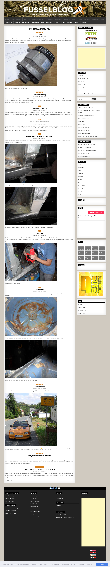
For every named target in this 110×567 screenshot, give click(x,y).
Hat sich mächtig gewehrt (84, 133)
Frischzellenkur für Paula (84, 130)
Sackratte (80, 191)
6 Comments (43, 235)
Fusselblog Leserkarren (83, 87)
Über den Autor (81, 81)
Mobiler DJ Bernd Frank (10, 510)
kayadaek (58, 505)
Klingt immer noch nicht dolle (39, 456)
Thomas (23, 237)
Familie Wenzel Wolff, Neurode (63, 514)
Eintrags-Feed (81, 307)
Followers (97, 215)
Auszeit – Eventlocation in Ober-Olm (64, 520)
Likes (80, 218)
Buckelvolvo (81, 167)
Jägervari (80, 179)
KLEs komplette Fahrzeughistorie (86, 84)
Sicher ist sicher (82, 124)
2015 (91, 245)
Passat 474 (80, 188)
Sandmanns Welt (35, 517)
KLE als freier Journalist (10, 513)
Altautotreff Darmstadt (37, 19)
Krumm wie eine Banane (39, 122)
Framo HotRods (95, 19)
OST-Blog (33, 514)
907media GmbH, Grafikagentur (13, 508)
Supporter (80, 90)
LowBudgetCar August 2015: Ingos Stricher (40, 469)
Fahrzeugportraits (16, 19)
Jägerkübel (80, 176)
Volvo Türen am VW (39, 108)
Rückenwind (49, 22)
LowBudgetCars (8, 22)
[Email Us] (59, 488)
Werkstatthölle (35, 22)
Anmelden (80, 304)
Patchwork (40, 290)
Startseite (7, 19)
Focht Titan (87, 19)
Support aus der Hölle (83, 118)
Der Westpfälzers (35, 503)
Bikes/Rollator (58, 19)
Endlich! (40, 233)
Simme (42, 22)
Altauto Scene (27, 19)
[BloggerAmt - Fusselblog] (93, 552)
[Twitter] (51, 488)
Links (102, 19)
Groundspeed (34, 509)
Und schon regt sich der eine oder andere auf (89, 136)
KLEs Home (84, 22)
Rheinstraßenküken (10, 501)
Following (88, 215)
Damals (80, 19)
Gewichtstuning (40, 94)
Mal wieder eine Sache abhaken (86, 115)
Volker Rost (59, 508)
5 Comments (44, 110)
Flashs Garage (34, 506)
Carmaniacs (76, 22)
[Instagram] (56, 488)
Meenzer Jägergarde (10, 498)
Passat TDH (17, 22)
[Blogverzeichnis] (93, 554)
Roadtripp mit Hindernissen (84, 127)
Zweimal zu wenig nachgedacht (85, 107)
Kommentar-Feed (82, 310)
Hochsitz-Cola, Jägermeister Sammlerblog (15, 496)
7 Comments (44, 36)
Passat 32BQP (81, 185)
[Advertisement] (91, 58)
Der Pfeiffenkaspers (36, 501)
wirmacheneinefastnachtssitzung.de (65, 517)
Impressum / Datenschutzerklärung (86, 93)
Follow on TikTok (97, 213)
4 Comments (43, 291)
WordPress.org (81, 313)
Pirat (39, 106)
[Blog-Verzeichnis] (93, 551)
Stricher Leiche (25, 22)
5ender (79, 164)
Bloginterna (67, 19)
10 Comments (44, 471)
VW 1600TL (56, 22)
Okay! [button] (102, 564)
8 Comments (44, 138)
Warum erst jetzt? (82, 121)
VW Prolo (69, 22)
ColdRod (74, 19)
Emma (79, 170)
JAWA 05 (80, 182)
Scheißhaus (81, 194)
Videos (81, 215)
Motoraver (58, 496)
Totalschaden (39, 387)
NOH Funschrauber (35, 511)
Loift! (40, 35)
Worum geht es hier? (83, 78)
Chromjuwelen (59, 498)
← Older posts (8, 480)
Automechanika (49, 19)
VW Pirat (63, 22)
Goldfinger (80, 173)
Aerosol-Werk (34, 498)
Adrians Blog (34, 496)
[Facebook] (53, 488)
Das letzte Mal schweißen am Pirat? (39, 136)
